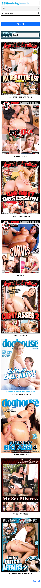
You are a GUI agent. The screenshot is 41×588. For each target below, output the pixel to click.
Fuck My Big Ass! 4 (20, 454)
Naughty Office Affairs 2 (20, 574)
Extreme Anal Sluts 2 (21, 395)
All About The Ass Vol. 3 (20, 97)
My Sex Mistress (20, 514)
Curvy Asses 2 (20, 335)
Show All (36, 581)
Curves (20, 276)
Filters (19, 24)
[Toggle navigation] (36, 3)
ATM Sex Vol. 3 (20, 157)
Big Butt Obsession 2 (20, 216)
